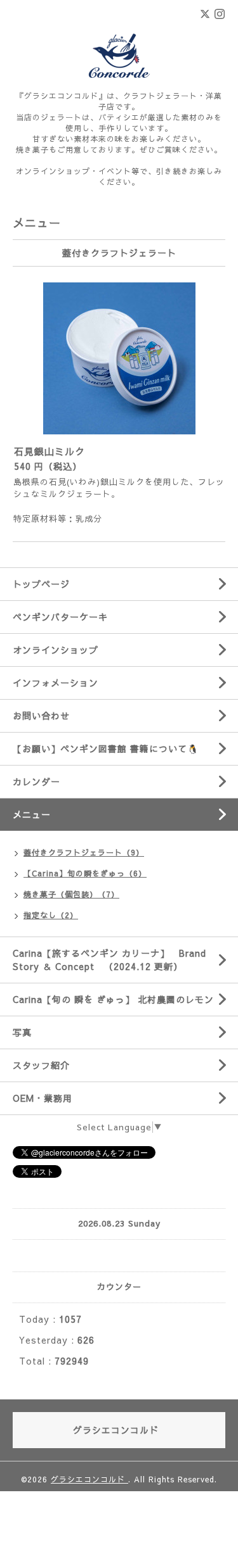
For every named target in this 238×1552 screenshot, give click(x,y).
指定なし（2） (50, 915)
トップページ (41, 583)
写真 (22, 1032)
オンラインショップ (55, 649)
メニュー (32, 814)
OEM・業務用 (42, 1098)
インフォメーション (55, 682)
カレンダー (36, 781)
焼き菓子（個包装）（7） (71, 894)
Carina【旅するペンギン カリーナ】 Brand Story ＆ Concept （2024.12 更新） (109, 960)
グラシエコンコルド (89, 1479)
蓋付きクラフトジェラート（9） (83, 852)
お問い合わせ (41, 715)
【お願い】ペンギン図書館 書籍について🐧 (106, 748)
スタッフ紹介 (41, 1065)
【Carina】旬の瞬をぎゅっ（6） (85, 873)
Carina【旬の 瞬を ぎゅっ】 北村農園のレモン (113, 999)
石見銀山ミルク (49, 451)
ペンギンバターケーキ (60, 616)
